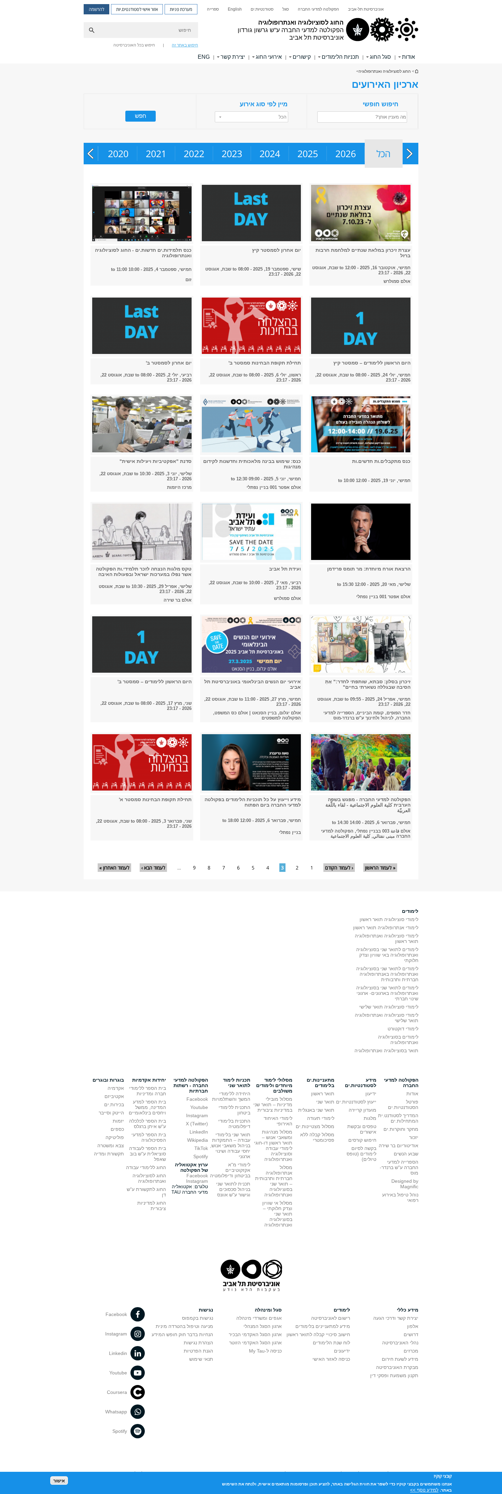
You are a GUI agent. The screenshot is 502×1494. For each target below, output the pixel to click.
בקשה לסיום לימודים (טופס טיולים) (361, 1154)
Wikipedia (197, 1140)
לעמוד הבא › (153, 867)
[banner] (251, 32)
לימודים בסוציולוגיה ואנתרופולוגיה (398, 1039)
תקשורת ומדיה (109, 1153)
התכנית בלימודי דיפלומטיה (234, 1123)
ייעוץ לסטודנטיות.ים (356, 1102)
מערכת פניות (181, 9)
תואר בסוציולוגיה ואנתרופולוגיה (386, 1050)
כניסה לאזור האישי (331, 1359)
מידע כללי (407, 1310)
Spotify (200, 1156)
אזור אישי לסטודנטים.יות (137, 9)
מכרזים (411, 1351)
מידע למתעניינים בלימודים (322, 1326)
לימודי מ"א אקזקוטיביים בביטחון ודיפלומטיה (230, 1170)
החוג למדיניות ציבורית (151, 1205)
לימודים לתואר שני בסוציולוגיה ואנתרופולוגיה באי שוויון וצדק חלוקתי (387, 955)
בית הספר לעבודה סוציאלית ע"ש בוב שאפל (147, 1154)
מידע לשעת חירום (400, 1359)
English (235, 9)
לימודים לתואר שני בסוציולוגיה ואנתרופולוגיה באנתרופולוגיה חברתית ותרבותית (387, 974)
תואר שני (325, 1102)
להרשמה (96, 9)
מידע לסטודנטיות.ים (360, 1082)
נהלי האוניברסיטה (400, 1342)
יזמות (118, 1121)
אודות (412, 1093)
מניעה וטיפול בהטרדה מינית (184, 1326)
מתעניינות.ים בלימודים (320, 1082)
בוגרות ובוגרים (108, 1080)
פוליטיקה (115, 1137)
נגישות (206, 1310)
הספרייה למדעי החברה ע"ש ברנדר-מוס (399, 1167)
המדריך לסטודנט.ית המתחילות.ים (398, 1118)
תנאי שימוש (201, 1359)
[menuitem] (366, 9)
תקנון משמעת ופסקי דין (394, 1375)
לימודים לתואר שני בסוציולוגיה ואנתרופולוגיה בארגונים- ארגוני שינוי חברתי (387, 993)
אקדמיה (116, 1088)
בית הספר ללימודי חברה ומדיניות (147, 1090)
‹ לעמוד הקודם (339, 867)
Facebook (197, 1099)
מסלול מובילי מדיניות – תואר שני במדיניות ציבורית (272, 1104)
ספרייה (213, 9)
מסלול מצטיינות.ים (315, 1126)
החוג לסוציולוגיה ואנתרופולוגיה (416, 71)
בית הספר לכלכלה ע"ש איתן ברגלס (147, 1123)
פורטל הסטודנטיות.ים (403, 1104)
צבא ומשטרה (110, 1145)
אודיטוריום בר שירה (398, 1145)
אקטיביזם (114, 1096)
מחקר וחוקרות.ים (401, 1129)
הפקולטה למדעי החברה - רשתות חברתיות (190, 1085)
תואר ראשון (322, 1093)
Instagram (197, 1115)
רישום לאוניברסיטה (330, 1318)
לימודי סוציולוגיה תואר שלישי (388, 1007)
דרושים (411, 1334)
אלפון (412, 1326)
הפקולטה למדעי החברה (318, 9)
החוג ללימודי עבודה (146, 1167)
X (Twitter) (197, 1123)
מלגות (370, 1118)
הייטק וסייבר (111, 1112)
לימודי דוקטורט (403, 1028)
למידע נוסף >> (424, 1489)
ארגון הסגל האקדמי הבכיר (255, 1334)
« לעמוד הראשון (380, 867)
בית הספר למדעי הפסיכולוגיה (148, 1137)
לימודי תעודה (320, 1118)
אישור (59, 1480)
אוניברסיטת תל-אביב (366, 9)
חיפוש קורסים (362, 1140)
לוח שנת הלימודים (331, 1342)
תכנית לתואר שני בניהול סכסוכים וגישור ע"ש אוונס (233, 1189)
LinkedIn (199, 1132)
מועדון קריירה (362, 1110)
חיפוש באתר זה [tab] (185, 45)
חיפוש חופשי (381, 104)
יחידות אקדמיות (149, 1080)
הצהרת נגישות (198, 1342)
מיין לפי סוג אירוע (264, 104)
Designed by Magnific (404, 1183)
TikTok (201, 1148)
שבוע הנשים (406, 1153)
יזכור (413, 1137)
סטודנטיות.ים (262, 9)
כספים (117, 1129)
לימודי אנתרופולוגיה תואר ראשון (385, 927)
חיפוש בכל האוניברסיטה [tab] (134, 45)
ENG (204, 57)
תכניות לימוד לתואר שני (236, 1082)
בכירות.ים (114, 1104)
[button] (251, 117)
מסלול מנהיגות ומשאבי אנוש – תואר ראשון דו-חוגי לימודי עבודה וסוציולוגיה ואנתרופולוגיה (273, 1145)
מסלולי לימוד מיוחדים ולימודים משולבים (274, 1085)
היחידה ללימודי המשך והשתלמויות (231, 1096)
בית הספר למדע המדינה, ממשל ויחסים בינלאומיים (147, 1107)
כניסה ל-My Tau (265, 1351)
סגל (285, 9)
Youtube (199, 1107)
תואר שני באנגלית (316, 1110)
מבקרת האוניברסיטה (397, 1367)
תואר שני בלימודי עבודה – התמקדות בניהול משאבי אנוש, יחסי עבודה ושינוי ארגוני (230, 1145)
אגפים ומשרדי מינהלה (259, 1318)
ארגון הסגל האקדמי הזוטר (255, 1342)
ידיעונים (342, 1351)
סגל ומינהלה (268, 1310)
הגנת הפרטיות (198, 1351)
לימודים (410, 911)
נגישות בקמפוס (197, 1318)
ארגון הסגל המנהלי (262, 1326)
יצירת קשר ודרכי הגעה (395, 1318)
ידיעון (370, 1093)
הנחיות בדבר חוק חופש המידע (182, 1334)
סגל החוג (380, 57)
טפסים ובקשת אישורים (361, 1129)
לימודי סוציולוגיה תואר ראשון (389, 919)
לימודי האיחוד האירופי (278, 1120)
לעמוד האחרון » (114, 867)
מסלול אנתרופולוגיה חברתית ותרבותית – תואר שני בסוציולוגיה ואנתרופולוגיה (273, 1181)
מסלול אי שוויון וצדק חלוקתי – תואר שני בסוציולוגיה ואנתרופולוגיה (277, 1214)
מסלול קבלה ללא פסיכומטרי (317, 1137)
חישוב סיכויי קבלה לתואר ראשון (318, 1334)
